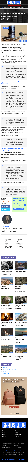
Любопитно (18, 436)
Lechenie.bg (5, 450)
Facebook (5, 206)
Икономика (18, 434)
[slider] (5, 202)
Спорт (3, 432)
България (4, 430)
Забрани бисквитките (14, 4)
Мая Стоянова (5, 44)
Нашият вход (6, 373)
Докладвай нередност (19, 208)
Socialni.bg (11, 450)
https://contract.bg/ (7, 371)
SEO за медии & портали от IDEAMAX (10, 458)
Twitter (5, 209)
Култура (4, 434)
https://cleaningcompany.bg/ (9, 369)
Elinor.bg (5, 367)
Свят (16, 430)
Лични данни (17, 447)
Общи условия (6, 447)
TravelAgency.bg (17, 450)
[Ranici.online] (14, 396)
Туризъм (17, 432)
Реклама (18, 7)
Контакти (23, 7)
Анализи (4, 436)
